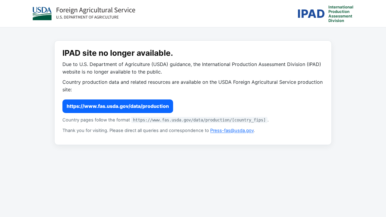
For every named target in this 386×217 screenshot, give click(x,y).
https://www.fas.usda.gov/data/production (118, 106)
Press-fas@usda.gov (232, 130)
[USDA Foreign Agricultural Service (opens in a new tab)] (84, 13)
